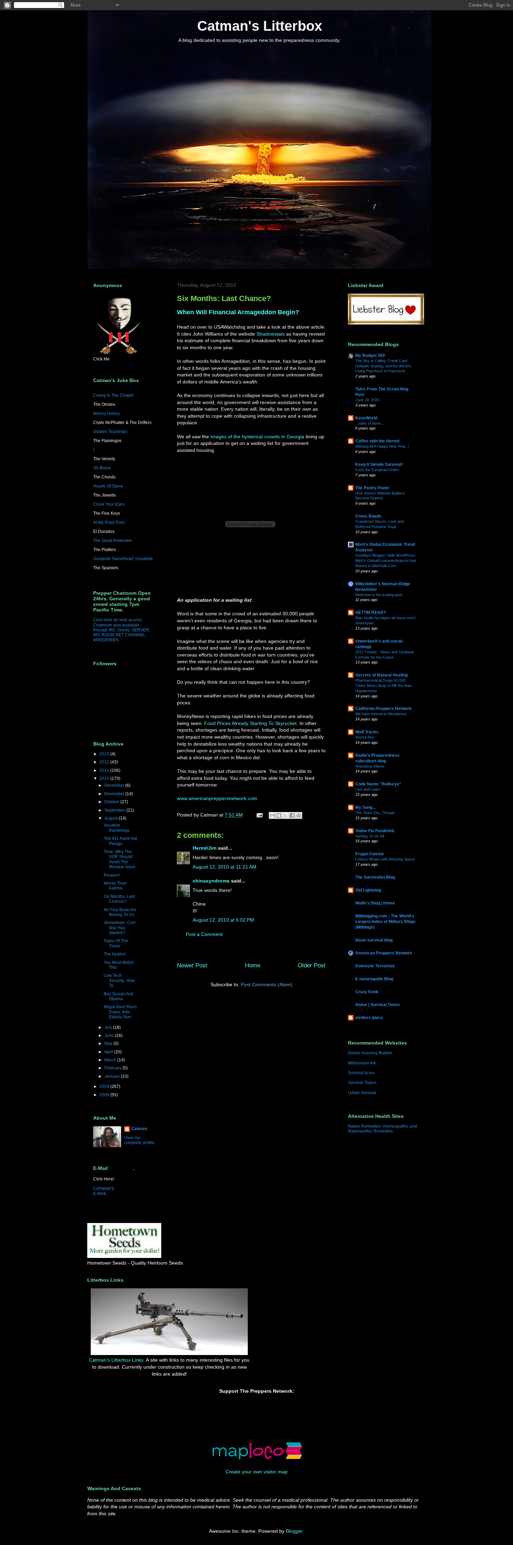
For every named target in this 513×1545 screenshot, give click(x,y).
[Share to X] (285, 815)
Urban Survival (362, 1092)
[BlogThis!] (278, 815)
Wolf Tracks (367, 732)
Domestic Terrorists (375, 966)
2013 (104, 754)
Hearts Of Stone (108, 486)
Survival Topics (362, 1082)
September (115, 810)
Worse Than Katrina (115, 886)
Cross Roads (368, 516)
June (109, 1035)
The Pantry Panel (372, 487)
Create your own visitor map (256, 1471)
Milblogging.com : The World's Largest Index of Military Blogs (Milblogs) (385, 922)
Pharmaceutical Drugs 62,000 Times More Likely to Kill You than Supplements (383, 685)
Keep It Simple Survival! (379, 464)
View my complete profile (139, 1140)
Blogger (294, 1531)
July (108, 1027)
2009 (104, 1086)
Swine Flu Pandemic (375, 830)
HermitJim (204, 848)
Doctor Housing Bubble (370, 1052)
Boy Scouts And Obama (118, 996)
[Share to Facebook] (292, 815)
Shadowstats (270, 334)
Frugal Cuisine (369, 853)
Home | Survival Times (377, 1004)
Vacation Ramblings (116, 828)
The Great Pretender (112, 540)
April (109, 1051)
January (112, 1076)
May (108, 1043)
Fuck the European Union (377, 470)
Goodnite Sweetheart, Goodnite (123, 558)
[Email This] (272, 815)
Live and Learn (367, 789)
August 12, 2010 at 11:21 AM (224, 867)
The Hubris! (115, 954)
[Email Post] (259, 815)
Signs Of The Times (116, 943)
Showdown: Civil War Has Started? (119, 927)
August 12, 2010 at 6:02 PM (223, 920)
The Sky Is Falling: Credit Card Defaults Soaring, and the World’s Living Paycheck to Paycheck (383, 366)
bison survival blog (374, 940)
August (111, 818)
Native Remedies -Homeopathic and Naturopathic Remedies (382, 1129)
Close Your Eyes (109, 504)
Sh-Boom (102, 468)
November (114, 793)
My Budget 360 (370, 355)
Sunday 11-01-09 (369, 836)
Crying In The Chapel (113, 395)
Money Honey (106, 413)
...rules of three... (369, 423)
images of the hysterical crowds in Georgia (257, 436)
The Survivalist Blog (375, 877)
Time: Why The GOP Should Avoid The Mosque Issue (119, 859)
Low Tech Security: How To (119, 980)
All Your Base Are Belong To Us (120, 912)
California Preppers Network (383, 708)
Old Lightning (368, 890)
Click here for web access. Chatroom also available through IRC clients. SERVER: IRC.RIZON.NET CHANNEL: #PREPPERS (121, 630)
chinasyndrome (211, 881)
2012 (104, 762)
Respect (111, 875)
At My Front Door (109, 522)
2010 (104, 778)
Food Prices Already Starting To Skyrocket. (251, 723)
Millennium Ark (362, 1063)
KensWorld (366, 418)
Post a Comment (204, 934)
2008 (104, 1094)
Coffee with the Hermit (377, 441)
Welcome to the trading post (378, 595)
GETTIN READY (370, 612)
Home (252, 965)
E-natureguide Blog (374, 978)
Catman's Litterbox (259, 26)
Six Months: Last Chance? (119, 899)
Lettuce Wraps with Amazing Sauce (385, 859)
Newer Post (192, 965)
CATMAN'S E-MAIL (103, 1191)
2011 (104, 770)
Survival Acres (361, 1072)
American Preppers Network (383, 953)
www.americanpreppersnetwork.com (217, 798)
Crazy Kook (367, 991)
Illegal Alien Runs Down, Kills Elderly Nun (120, 1011)
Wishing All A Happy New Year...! (382, 446)
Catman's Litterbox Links (116, 1360)
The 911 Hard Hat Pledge (120, 841)
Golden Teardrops (110, 431)
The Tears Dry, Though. (375, 813)
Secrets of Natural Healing (381, 675)
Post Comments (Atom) (266, 984)
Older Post (312, 965)
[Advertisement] (293, 1303)
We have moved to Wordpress (381, 714)
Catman (139, 1128)
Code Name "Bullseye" (378, 784)
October (112, 801)
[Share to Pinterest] (298, 815)
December (114, 785)
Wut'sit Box (364, 737)
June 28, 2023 (367, 400)
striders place (369, 1017)
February (113, 1068)
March (110, 1059)
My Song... (365, 807)
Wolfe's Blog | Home (375, 903)
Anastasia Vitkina (369, 766)
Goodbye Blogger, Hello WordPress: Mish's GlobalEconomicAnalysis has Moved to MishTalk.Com (385, 560)
